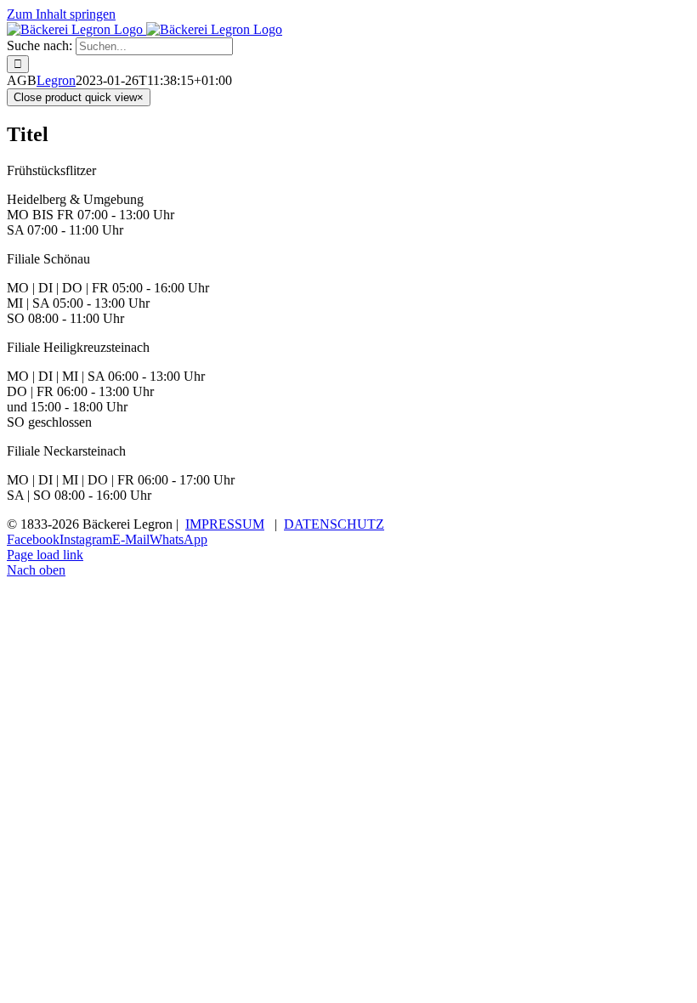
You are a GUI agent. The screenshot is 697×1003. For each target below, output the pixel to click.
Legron (56, 80)
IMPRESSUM (224, 524)
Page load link (45, 554)
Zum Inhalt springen (61, 14)
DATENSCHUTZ (334, 524)
